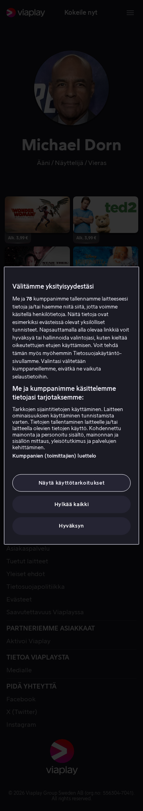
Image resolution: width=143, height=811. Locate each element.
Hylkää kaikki (71, 504)
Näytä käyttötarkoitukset (72, 482)
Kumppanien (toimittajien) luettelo (54, 455)
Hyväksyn (71, 525)
